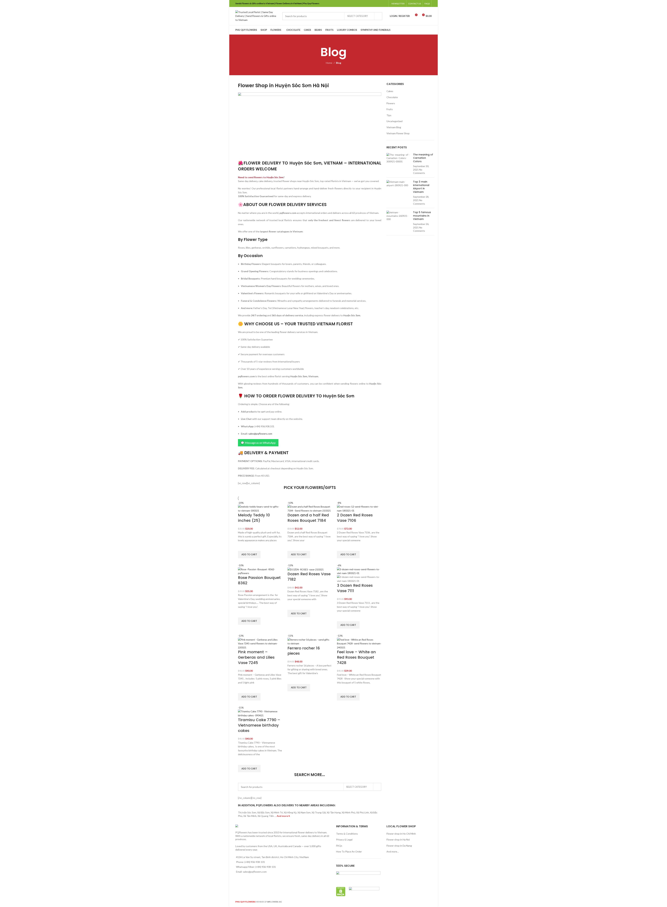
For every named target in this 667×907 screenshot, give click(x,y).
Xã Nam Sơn (304, 812)
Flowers (390, 103)
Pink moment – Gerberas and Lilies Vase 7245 (256, 657)
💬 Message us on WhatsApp (258, 442)
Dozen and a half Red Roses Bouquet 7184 (308, 517)
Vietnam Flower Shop (398, 133)
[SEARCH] (378, 16)
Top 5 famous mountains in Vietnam (422, 216)
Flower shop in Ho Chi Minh (401, 833)
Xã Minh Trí (277, 812)
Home (329, 62)
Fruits (389, 109)
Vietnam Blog (393, 127)
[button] (249, 554)
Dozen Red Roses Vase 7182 (309, 576)
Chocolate (392, 97)
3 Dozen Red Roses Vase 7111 (355, 588)
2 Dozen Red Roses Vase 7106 (355, 517)
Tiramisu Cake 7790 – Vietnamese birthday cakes (259, 725)
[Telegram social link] (384, 3)
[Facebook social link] (367, 3)
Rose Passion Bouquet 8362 (259, 580)
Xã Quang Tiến (266, 815)
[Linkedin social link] (380, 3)
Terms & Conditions (347, 833)
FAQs (339, 845)
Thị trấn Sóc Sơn (247, 812)
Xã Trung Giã (319, 812)
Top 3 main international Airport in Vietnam (421, 187)
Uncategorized (394, 121)
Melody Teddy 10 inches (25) (254, 517)
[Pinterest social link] (375, 3)
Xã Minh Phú (348, 812)
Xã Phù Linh (362, 812)
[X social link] (371, 3)
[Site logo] (257, 15)
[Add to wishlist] (242, 546)
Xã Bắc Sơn (263, 812)
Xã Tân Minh (250, 815)
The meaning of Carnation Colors (423, 158)
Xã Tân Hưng (334, 812)
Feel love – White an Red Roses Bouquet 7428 (356, 657)
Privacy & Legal (344, 839)
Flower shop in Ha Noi (398, 839)
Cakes (389, 91)
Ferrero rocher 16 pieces (303, 650)
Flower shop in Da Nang (399, 845)
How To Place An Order (349, 851)
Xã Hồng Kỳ (290, 812)
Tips (388, 115)
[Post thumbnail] (398, 164)
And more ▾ (283, 815)
